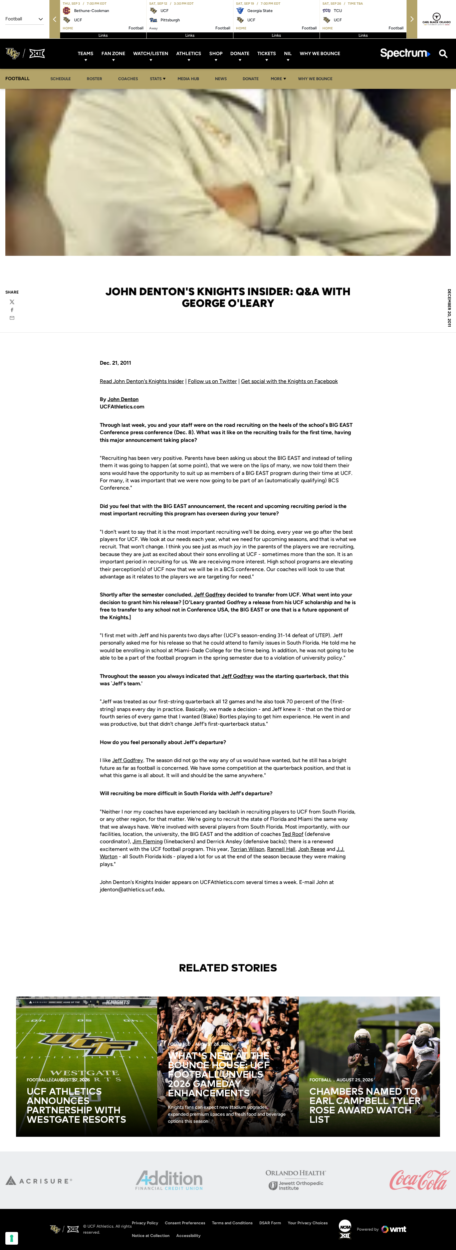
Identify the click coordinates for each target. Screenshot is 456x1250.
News (221, 78)
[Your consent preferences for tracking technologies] (11, 1238)
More (276, 78)
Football (38, 1079)
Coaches (128, 78)
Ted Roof (292, 834)
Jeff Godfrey (210, 594)
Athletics (188, 53)
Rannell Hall (281, 849)
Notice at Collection (151, 1235)
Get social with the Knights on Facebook (289, 381)
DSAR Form (270, 1223)
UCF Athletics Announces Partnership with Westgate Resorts (76, 1106)
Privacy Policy (145, 1223)
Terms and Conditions (232, 1223)
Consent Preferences (185, 1223)
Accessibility (188, 1235)
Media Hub (190, 78)
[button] (54, 19)
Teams (85, 53)
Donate (239, 53)
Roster (94, 78)
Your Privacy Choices (308, 1223)
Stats (156, 78)
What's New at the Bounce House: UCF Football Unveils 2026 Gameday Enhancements (219, 1075)
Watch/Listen (150, 53)
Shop (215, 53)
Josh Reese (311, 849)
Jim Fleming (148, 841)
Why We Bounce (320, 53)
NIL (288, 53)
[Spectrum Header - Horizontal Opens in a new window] (406, 53)
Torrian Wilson (247, 849)
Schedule (60, 78)
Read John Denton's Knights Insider (142, 381)
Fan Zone (113, 53)
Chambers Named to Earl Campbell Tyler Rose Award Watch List (365, 1106)
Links (103, 35)
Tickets (266, 53)
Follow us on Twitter (212, 381)
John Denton (123, 399)
